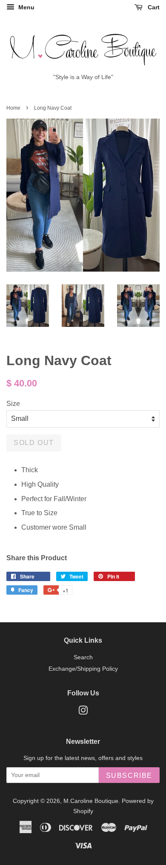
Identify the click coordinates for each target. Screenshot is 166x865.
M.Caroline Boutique (90, 801)
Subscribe (129, 775)
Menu (25, 7)
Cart (153, 7)
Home (13, 108)
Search (83, 657)
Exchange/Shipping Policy (83, 669)
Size (13, 403)
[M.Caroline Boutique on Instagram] (83, 712)
